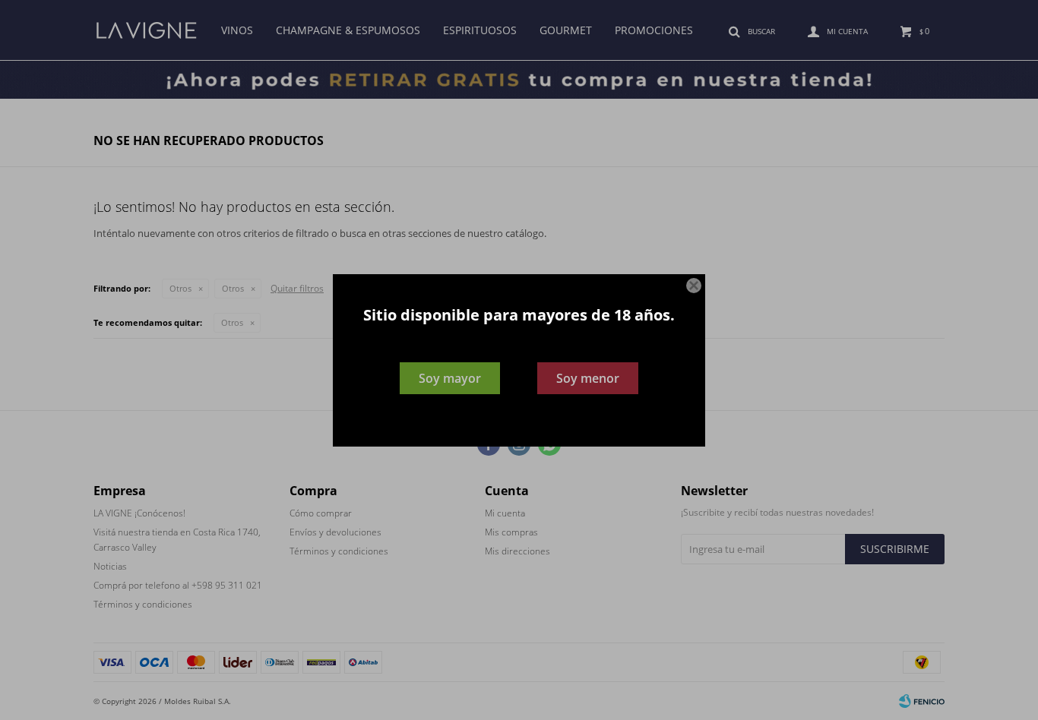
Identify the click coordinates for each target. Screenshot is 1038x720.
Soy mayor (450, 378)
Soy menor (587, 378)
